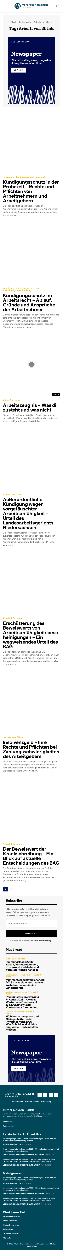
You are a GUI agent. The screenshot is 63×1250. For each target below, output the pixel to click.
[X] (51, 1095)
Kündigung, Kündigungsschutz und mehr (24, 177)
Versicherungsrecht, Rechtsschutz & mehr (23, 976)
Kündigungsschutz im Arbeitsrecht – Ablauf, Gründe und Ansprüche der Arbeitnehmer (29, 302)
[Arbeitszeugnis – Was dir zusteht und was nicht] (31, 364)
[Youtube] (56, 1095)
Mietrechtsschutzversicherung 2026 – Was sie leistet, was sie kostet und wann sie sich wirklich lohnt (25, 983)
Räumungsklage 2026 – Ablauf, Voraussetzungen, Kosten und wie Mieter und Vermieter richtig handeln (22, 965)
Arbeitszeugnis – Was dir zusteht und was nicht (30, 407)
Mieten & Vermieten (15, 959)
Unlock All (31, 933)
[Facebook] (40, 1095)
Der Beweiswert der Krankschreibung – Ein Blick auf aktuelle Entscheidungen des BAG (31, 856)
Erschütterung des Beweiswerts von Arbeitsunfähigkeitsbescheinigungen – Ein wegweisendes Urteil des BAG (30, 634)
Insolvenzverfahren (13, 737)
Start (13, 22)
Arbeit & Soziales (12, 495)
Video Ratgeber (12, 400)
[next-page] (17, 889)
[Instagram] (45, 1095)
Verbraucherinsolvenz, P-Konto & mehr (22, 993)
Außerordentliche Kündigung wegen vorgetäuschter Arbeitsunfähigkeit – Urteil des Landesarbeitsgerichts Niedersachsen (28, 513)
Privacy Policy (43, 940)
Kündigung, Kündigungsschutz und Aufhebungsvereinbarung (21, 289)
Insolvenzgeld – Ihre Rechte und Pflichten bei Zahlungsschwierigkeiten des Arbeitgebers (31, 749)
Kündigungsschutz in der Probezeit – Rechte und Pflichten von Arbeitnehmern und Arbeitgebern (31, 191)
